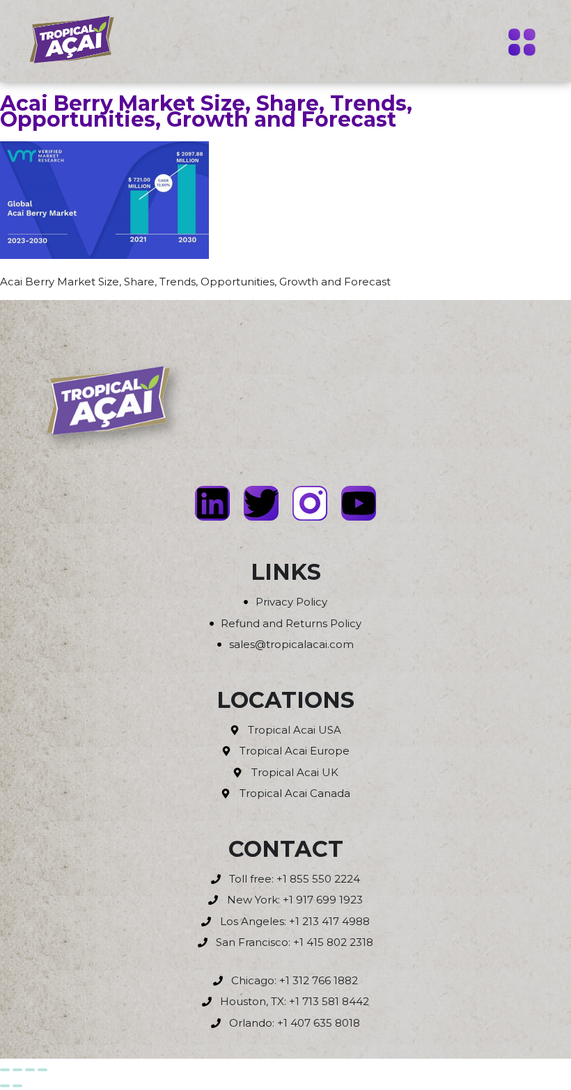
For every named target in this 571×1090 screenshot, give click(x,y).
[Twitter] (261, 503)
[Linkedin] (212, 503)
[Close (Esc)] (42, 1069)
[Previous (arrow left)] (5, 1085)
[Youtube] (358, 503)
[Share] (30, 1069)
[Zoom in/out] (5, 1069)
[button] (522, 44)
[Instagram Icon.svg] (309, 503)
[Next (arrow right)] (17, 1085)
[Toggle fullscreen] (17, 1069)
